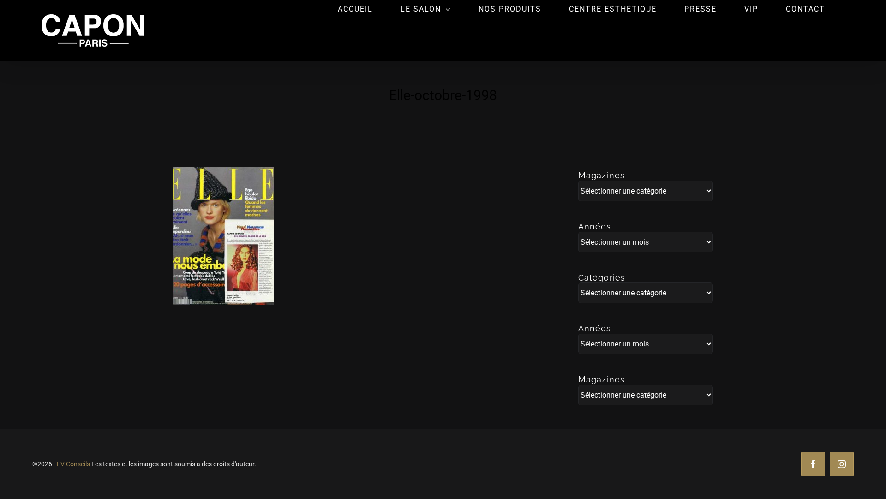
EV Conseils (73, 464)
